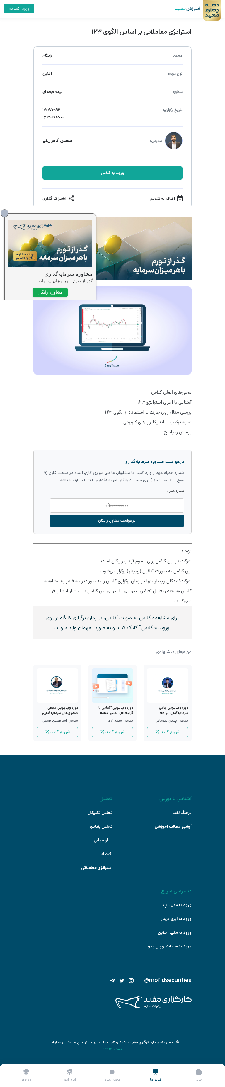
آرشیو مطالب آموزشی (173, 826)
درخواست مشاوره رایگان (117, 520)
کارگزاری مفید (139, 1042)
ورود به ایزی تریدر (176, 919)
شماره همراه (175, 490)
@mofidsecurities (168, 980)
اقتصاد (106, 854)
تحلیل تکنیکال (100, 813)
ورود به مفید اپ (177, 905)
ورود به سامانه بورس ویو (170, 946)
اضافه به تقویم (162, 198)
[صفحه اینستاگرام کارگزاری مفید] (131, 980)
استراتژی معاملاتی (96, 868)
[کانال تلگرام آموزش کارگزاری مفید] (112, 980)
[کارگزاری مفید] (153, 1006)
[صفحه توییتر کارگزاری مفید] (121, 980)
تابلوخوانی (103, 840)
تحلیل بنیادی (101, 826)
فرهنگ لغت (182, 813)
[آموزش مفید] (182, 8)
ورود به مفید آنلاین (175, 932)
